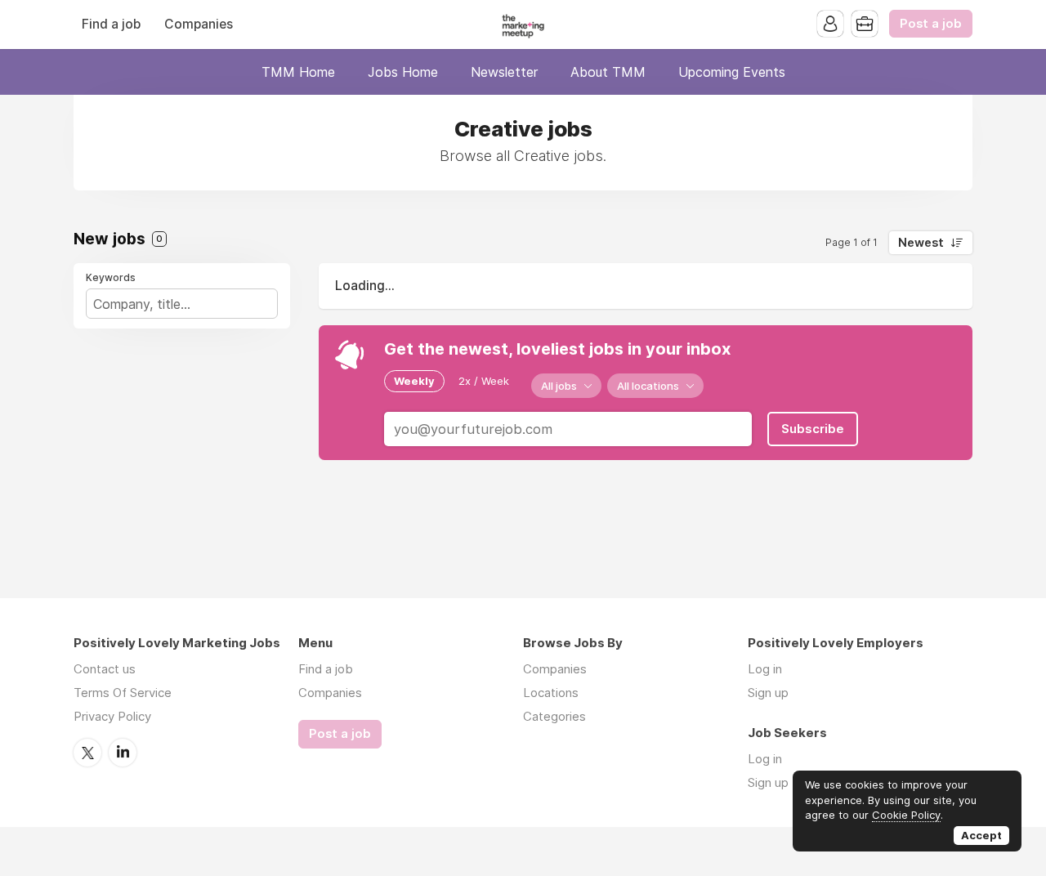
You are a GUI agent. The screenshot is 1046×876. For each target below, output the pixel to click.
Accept (981, 835)
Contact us (105, 669)
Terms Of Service (123, 692)
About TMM (608, 72)
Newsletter (504, 72)
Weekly (414, 380)
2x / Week (483, 380)
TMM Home (298, 72)
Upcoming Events (731, 72)
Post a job (931, 23)
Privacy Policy (112, 716)
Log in (765, 669)
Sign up (768, 692)
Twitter (87, 752)
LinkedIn (122, 752)
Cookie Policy (906, 814)
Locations (551, 692)
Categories (554, 716)
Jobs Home (403, 72)
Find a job (111, 24)
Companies (198, 24)
